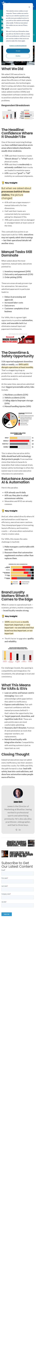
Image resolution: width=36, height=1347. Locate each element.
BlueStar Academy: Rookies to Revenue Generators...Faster (16, 843)
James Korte (18, 801)
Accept (18, 51)
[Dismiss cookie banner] (29, 7)
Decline (18, 56)
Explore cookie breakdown (18, 45)
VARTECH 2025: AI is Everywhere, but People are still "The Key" (21, 854)
